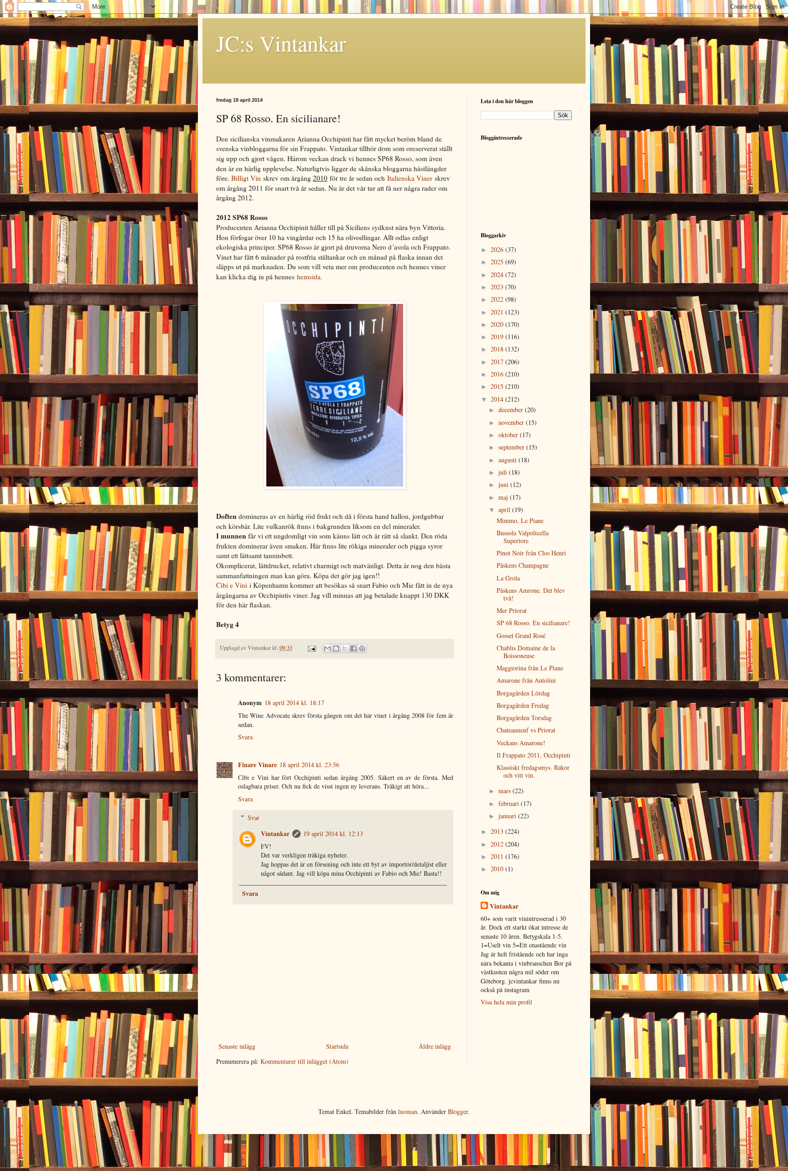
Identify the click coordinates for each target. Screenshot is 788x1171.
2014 (498, 399)
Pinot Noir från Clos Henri (531, 553)
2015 (498, 386)
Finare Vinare (257, 764)
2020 (498, 324)
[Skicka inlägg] (311, 648)
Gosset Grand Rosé (521, 635)
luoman (407, 1111)
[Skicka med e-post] (327, 648)
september (512, 447)
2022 (498, 299)
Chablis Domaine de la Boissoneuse (526, 651)
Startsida (337, 1046)
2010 (498, 868)
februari (509, 803)
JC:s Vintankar (281, 43)
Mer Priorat (512, 610)
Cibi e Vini (231, 585)
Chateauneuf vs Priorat (526, 730)
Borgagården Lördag (523, 693)
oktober (509, 434)
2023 (498, 286)
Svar (253, 817)
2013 (498, 831)
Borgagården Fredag (523, 705)
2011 (498, 856)
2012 (498, 844)
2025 (498, 261)
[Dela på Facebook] (353, 648)
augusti (508, 459)
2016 (498, 374)
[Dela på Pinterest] (362, 648)
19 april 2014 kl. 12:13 (333, 833)
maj (504, 497)
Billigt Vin (246, 178)
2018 (498, 349)
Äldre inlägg (435, 1046)
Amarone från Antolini (526, 680)
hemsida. (309, 276)
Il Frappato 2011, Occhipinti (533, 755)
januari (508, 815)
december (511, 409)
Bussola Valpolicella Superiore (523, 536)
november (512, 422)
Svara (245, 736)
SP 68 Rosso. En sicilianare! (533, 622)
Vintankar (275, 833)
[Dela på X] (344, 648)
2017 (498, 361)
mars (505, 790)
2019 (498, 336)
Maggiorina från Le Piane (530, 668)
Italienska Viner (409, 178)
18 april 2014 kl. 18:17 (294, 702)
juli (503, 472)
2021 (498, 312)
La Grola (508, 578)
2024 (498, 274)
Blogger (458, 1111)
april (505, 509)
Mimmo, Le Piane (520, 520)
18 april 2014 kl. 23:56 (309, 764)
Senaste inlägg (236, 1046)
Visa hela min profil (506, 1002)
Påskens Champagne (523, 565)
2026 (498, 249)
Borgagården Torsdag (524, 717)
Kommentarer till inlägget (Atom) (304, 1061)
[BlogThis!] (336, 648)
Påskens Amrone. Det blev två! (531, 594)
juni (504, 484)
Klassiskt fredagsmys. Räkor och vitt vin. (533, 771)
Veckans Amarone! (521, 742)
